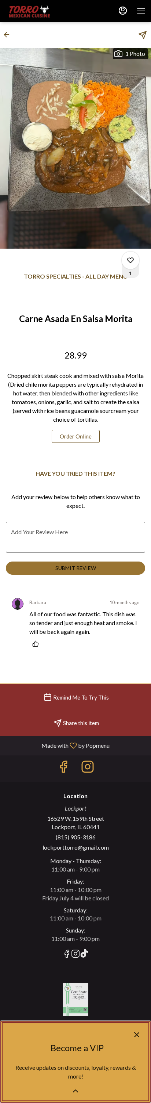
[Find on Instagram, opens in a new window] (87, 768)
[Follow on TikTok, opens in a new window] (84, 954)
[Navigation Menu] (141, 11)
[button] (9, 35)
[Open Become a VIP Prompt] (75, 1091)
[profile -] (122, 10)
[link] (76, 436)
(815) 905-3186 (76, 837)
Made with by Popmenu (57, 745)
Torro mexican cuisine (75, 999)
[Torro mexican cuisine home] (38, 11)
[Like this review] (37, 643)
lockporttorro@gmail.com (76, 847)
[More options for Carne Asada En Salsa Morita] (130, 260)
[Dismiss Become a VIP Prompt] (137, 1034)
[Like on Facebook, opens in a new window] (63, 768)
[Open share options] (142, 35)
